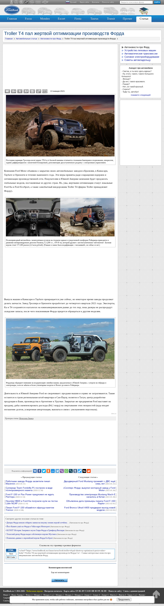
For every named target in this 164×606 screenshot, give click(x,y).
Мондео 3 (69, 595)
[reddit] (89, 471)
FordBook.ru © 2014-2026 (14, 591)
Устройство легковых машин (140, 50)
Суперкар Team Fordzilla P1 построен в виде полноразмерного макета (29, 489)
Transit (111, 18)
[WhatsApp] (66, 471)
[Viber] (62, 471)
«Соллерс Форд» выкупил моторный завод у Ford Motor (89, 489)
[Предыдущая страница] (7, 91)
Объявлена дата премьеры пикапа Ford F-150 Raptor (90, 502)
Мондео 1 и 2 (48, 595)
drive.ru (113, 413)
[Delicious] (80, 471)
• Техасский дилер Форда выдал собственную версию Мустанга (40, 534)
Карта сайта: (69, 591)
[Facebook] (39, 471)
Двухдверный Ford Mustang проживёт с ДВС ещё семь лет (89, 482)
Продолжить (124, 599)
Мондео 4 (78, 595)
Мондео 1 (38, 595)
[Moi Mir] (53, 471)
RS (89, 591)
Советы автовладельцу (137, 60)
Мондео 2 (60, 595)
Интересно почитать (53, 591)
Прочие (127, 18)
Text (11, 554)
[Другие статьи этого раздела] (32, 91)
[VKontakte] (35, 471)
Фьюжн (142, 595)
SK (102, 591)
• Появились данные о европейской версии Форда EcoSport (39, 538)
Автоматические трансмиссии (140, 53)
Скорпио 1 (7, 598)
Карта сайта (84, 2)
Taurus (94, 18)
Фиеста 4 (122, 595)
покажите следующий (141, 95)
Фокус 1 (6, 595)
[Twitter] (44, 471)
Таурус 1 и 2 (132, 595)
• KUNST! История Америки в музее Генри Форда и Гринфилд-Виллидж (44, 530)
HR (92, 591)
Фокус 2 (29, 595)
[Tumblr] (75, 471)
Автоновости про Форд (136, 47)
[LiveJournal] (71, 471)
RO (96, 591)
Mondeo (45, 18)
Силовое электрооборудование (141, 56)
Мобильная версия (34, 591)
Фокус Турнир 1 (17, 595)
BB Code (11, 557)
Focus (28, 18)
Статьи (144, 18)
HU (105, 591)
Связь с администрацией (134, 591)
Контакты (95, 2)
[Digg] (84, 471)
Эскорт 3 (87, 595)
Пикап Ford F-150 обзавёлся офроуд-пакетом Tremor (30, 508)
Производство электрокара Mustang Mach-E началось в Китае (92, 495)
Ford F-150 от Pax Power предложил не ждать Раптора (30, 495)
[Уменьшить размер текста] (13, 91)
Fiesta (77, 18)
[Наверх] (156, 594)
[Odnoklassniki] (48, 471)
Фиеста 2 (113, 595)
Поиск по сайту (108, 2)
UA (86, 591)
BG (80, 591)
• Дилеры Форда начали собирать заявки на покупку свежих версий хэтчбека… (47, 523)
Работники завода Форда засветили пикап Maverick (28, 482)
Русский (73, 2)
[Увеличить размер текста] (26, 91)
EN (77, 591)
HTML (11, 550)
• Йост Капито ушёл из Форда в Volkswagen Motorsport (37, 526)
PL (99, 591)
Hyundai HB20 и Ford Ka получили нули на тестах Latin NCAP (32, 502)
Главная (12, 18)
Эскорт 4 (96, 595)
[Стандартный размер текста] (19, 91)
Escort (61, 18)
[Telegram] (57, 471)
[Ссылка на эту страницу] (38, 91)
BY (83, 591)
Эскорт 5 (104, 595)
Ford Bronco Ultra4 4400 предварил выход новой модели (89, 508)
